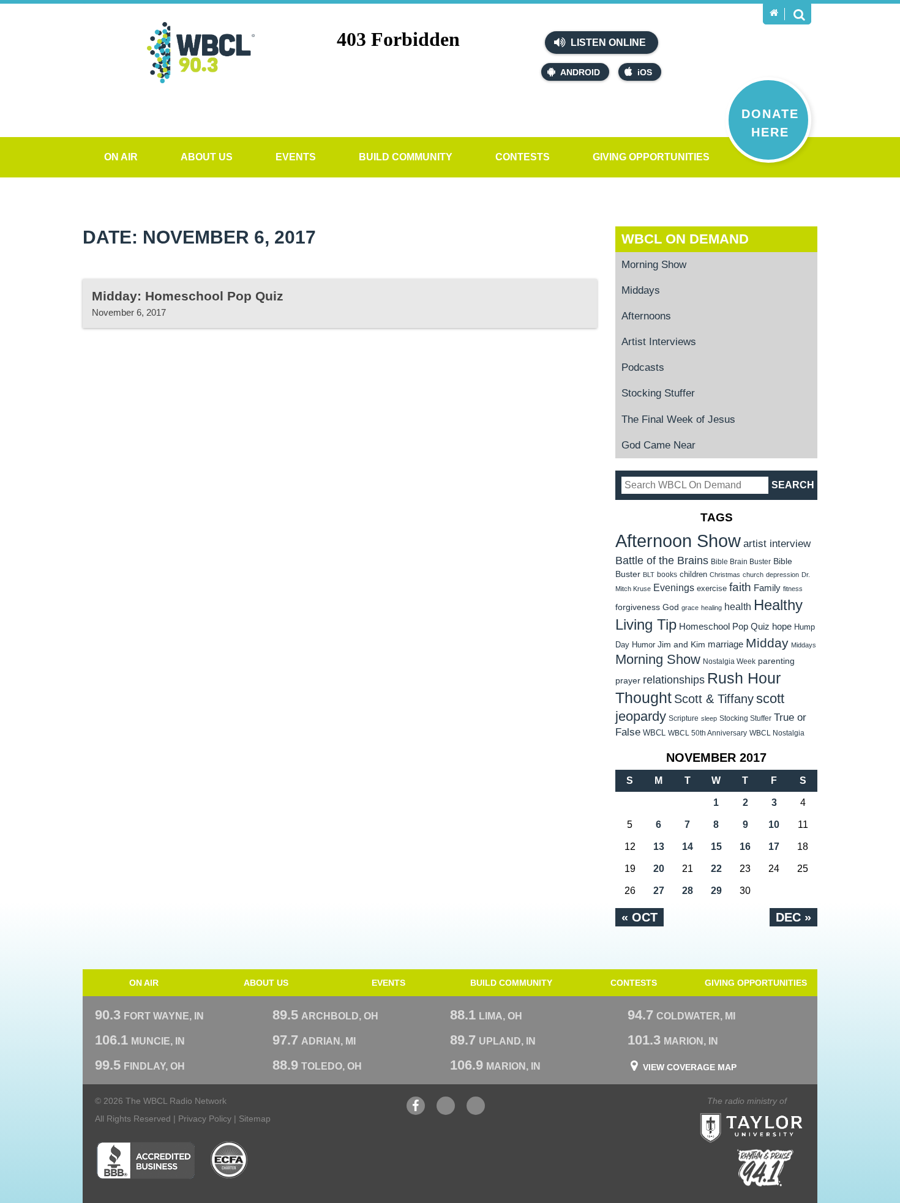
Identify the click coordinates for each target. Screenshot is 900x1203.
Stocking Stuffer (658, 393)
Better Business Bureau (145, 1160)
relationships (674, 679)
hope (782, 626)
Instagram (476, 1112)
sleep (709, 718)
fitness (793, 588)
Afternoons (646, 316)
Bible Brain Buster (741, 561)
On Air (121, 157)
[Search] (798, 14)
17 (773, 846)
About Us (207, 157)
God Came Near (658, 445)
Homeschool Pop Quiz (724, 626)
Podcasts (642, 367)
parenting (776, 661)
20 (658, 868)
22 (716, 868)
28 (687, 890)
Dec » (793, 917)
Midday (767, 643)
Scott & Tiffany (714, 699)
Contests (522, 157)
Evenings (673, 588)
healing (711, 607)
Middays (640, 290)
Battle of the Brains (661, 560)
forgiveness (637, 607)
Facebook (416, 1112)
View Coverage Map (690, 1067)
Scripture (684, 718)
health (737, 606)
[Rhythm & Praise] (765, 1168)
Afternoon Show (678, 541)
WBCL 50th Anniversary (707, 733)
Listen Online (607, 42)
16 (745, 846)
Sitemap (255, 1118)
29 (716, 890)
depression (782, 574)
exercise (712, 588)
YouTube (446, 1112)
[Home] (774, 13)
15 (716, 846)
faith (740, 587)
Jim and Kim (681, 644)
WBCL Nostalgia (776, 733)
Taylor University (773, 1112)
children (693, 574)
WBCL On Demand (685, 239)
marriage (725, 644)
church (753, 574)
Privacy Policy (204, 1118)
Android (580, 72)
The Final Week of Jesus (678, 419)
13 (658, 846)
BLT (648, 574)
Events (296, 157)
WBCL (654, 732)
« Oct (639, 917)
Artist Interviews (658, 342)
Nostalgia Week (729, 661)
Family (767, 588)
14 (687, 846)
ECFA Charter (230, 1160)
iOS (644, 72)
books (667, 574)
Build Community (405, 157)
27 (658, 890)
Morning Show (653, 264)
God (670, 607)
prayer (627, 680)
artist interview (777, 543)
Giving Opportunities (651, 157)
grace (690, 607)
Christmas (725, 574)
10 (773, 824)
